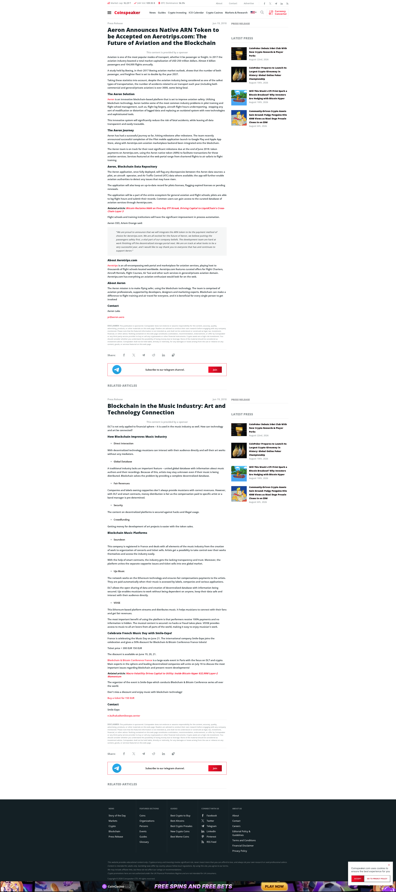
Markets (113, 820)
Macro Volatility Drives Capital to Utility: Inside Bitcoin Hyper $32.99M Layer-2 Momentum (163, 675)
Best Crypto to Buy (180, 815)
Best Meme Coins (179, 836)
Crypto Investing (177, 12)
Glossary (144, 841)
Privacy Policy (239, 850)
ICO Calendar (196, 12)
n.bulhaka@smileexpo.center (124, 715)
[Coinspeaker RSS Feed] (287, 3)
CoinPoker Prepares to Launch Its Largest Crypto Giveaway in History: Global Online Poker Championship (267, 73)
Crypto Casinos (214, 12)
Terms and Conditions (244, 840)
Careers (236, 826)
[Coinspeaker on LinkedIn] (282, 3)
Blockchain (114, 831)
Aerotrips (113, 265)
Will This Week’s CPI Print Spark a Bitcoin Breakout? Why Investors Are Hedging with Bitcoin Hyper (268, 95)
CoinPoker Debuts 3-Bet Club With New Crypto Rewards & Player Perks (268, 52)
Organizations (147, 820)
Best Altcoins (177, 820)
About (219, 3)
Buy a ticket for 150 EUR (121, 698)
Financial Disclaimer (243, 845)
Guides (162, 12)
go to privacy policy (377, 879)
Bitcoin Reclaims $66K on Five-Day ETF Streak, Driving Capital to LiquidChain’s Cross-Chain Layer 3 (166, 210)
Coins (142, 815)
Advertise (249, 3)
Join (215, 369)
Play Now (274, 886)
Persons (144, 826)
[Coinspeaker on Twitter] (270, 3)
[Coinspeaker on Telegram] (276, 3)
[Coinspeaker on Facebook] (264, 3)
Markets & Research (236, 12)
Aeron (111, 99)
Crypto (112, 826)
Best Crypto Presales (181, 826)
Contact (233, 3)
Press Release (240, 23)
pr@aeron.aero (116, 317)
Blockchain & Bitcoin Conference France (130, 660)
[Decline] (388, 864)
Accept (357, 879)
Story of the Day (117, 815)
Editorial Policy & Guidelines (241, 833)
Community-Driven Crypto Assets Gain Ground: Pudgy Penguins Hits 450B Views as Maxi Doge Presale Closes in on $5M (268, 117)
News (152, 12)
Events (143, 831)
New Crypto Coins (179, 831)
